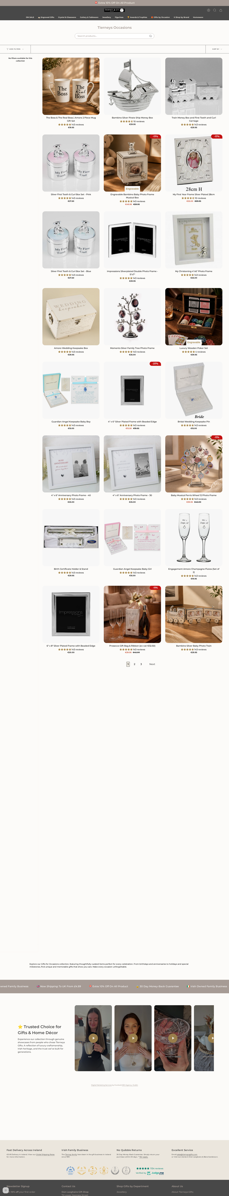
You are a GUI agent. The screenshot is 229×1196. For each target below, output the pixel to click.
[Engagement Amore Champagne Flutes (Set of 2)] (193, 537)
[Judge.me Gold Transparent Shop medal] (93, 1170)
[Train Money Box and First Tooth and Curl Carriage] (193, 86)
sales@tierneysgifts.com (187, 1154)
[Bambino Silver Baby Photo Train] (193, 614)
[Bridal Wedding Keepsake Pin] (193, 390)
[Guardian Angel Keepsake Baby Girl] (132, 537)
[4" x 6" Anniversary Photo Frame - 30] (132, 463)
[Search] (150, 36)
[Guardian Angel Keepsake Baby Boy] (71, 390)
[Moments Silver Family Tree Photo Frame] (132, 316)
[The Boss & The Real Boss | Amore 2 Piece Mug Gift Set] (71, 86)
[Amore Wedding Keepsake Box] (71, 316)
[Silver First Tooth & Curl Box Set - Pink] (71, 163)
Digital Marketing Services (101, 1085)
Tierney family (71, 1154)
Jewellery (122, 1192)
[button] (215, 10)
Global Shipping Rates (45, 1154)
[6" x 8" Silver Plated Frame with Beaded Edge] (71, 614)
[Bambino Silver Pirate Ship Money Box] (132, 86)
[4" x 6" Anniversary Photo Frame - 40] (71, 463)
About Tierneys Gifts (182, 1192)
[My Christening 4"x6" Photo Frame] (193, 239)
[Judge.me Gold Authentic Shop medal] (81, 1170)
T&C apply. (143, 1157)
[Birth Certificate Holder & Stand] (71, 537)
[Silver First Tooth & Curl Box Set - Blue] (71, 239)
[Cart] (221, 10)
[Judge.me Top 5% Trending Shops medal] (126, 1170)
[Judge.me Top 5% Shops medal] (115, 1170)
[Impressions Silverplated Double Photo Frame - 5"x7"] (132, 239)
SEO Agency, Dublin (130, 1085)
